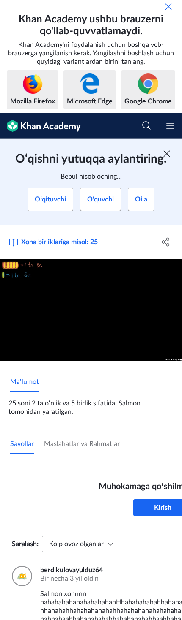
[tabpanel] (91, 404)
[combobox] (80, 544)
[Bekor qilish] (168, 7)
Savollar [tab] (22, 444)
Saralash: (25, 544)
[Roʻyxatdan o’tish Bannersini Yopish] (166, 153)
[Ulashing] (166, 242)
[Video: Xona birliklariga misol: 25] (91, 310)
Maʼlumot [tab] (24, 381)
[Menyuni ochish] (170, 126)
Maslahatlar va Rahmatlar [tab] (82, 444)
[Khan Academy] (40, 126)
